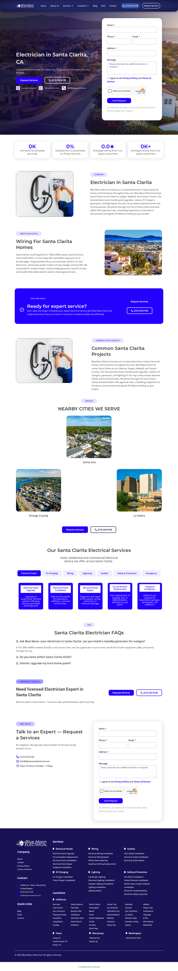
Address (111, 48)
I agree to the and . (126, 781)
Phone (110, 36)
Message (111, 59)
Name (110, 25)
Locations (59, 893)
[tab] (29, 573)
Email (135, 36)
